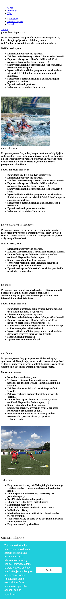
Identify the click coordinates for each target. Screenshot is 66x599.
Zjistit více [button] (10, 594)
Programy (12, 10)
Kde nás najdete (15, 21)
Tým (9, 13)
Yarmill (10, 24)
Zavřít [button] (49, 570)
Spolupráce (12, 18)
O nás (10, 7)
